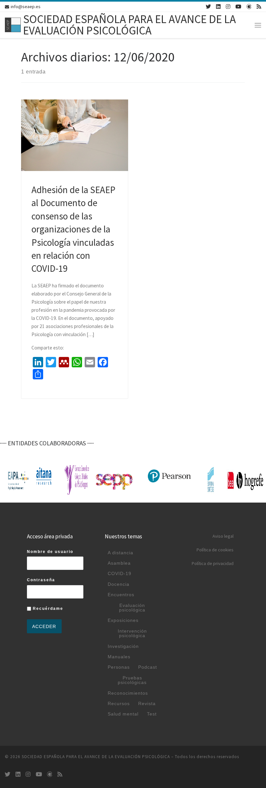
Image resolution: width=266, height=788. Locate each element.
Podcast (147, 667)
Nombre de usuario (50, 551)
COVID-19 (119, 573)
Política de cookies (215, 550)
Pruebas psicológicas (132, 680)
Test (152, 713)
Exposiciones (123, 620)
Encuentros (121, 594)
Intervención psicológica (132, 633)
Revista (147, 703)
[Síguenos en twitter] (208, 7)
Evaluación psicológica (132, 607)
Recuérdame (47, 608)
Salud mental (123, 713)
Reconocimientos (128, 693)
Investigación (123, 646)
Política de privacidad (213, 563)
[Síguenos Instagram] (228, 7)
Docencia (118, 584)
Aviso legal (223, 536)
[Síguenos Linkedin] (218, 7)
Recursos (119, 703)
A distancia (120, 552)
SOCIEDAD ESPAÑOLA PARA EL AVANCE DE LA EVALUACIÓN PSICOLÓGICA (96, 756)
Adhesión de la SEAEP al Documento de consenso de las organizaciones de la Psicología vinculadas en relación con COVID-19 (73, 229)
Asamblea (119, 563)
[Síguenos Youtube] (238, 7)
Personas (119, 667)
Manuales (119, 656)
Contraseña (41, 580)
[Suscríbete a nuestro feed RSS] (259, 7)
